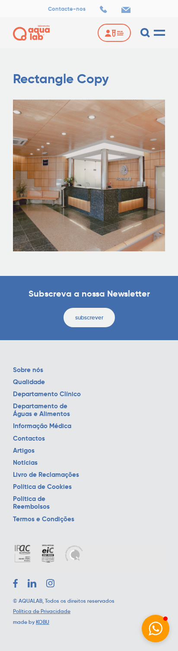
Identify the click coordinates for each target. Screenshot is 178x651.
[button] (155, 628)
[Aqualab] (31, 33)
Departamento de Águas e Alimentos (41, 410)
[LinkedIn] (32, 583)
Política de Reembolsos (31, 502)
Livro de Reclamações (46, 475)
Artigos (24, 450)
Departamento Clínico (47, 394)
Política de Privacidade (41, 611)
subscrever (89, 317)
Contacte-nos (67, 9)
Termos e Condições (43, 519)
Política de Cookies (42, 487)
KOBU (42, 622)
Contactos (29, 438)
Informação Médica (42, 426)
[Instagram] (50, 583)
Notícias (25, 462)
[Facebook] (15, 583)
